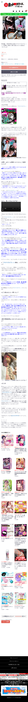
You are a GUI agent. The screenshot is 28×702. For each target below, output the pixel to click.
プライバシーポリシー (14, 661)
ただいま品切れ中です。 (14, 67)
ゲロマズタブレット (12, 190)
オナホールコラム (9, 64)
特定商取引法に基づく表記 (14, 664)
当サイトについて (14, 657)
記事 (2, 64)
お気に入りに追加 (14, 71)
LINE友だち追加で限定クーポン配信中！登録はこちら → (14, 14)
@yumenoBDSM (15, 415)
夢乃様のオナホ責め (19, 64)
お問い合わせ (14, 667)
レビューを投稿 (5, 621)
